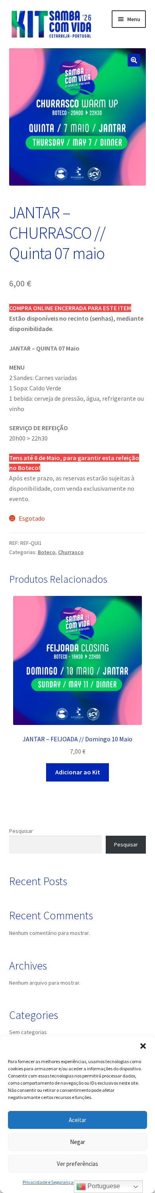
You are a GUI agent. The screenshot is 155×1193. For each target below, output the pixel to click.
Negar (77, 1142)
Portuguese (103, 1186)
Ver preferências (77, 1164)
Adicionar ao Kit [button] (77, 772)
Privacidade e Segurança (48, 1182)
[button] (143, 1046)
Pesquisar (21, 831)
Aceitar (77, 1120)
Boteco (46, 552)
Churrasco (70, 552)
